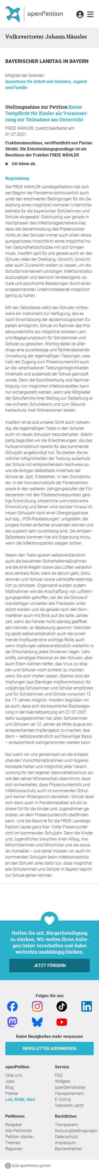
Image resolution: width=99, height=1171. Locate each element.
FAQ (59, 1075)
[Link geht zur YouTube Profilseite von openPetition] (61, 1021)
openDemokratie (70, 1087)
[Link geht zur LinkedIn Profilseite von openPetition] (86, 1005)
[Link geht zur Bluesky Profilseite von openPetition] (37, 1021)
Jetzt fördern (50, 965)
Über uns (13, 1075)
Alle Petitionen (18, 1130)
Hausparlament (69, 1093)
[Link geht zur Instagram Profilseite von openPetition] (37, 1005)
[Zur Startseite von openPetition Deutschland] (34, 14)
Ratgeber (13, 1124)
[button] (79, 15)
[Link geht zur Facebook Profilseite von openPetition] (12, 1005)
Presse (11, 1093)
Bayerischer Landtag (34, 61)
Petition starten (19, 1136)
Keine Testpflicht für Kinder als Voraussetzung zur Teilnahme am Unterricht (46, 113)
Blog (9, 1087)
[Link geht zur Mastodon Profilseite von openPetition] (12, 1021)
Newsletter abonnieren (49, 1048)
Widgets (62, 1081)
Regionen (14, 1148)
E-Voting (63, 1099)
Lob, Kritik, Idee (20, 1099)
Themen (13, 1142)
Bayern (78, 61)
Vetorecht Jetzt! (69, 1105)
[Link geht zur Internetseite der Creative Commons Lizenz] (8, 1165)
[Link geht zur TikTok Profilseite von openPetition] (61, 1005)
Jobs (10, 1081)
